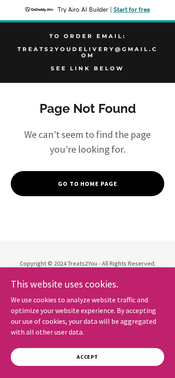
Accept (87, 356)
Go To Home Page (88, 184)
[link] (87, 67)
